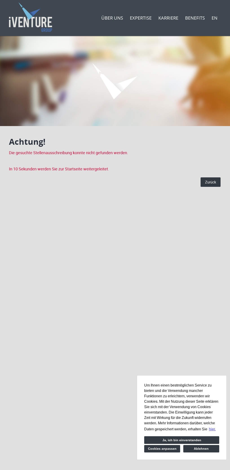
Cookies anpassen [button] (162, 448)
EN (214, 18)
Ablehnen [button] (201, 448)
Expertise (141, 18)
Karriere (168, 18)
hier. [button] (212, 429)
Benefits (195, 18)
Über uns (112, 18)
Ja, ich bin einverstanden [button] (181, 440)
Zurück (210, 182)
